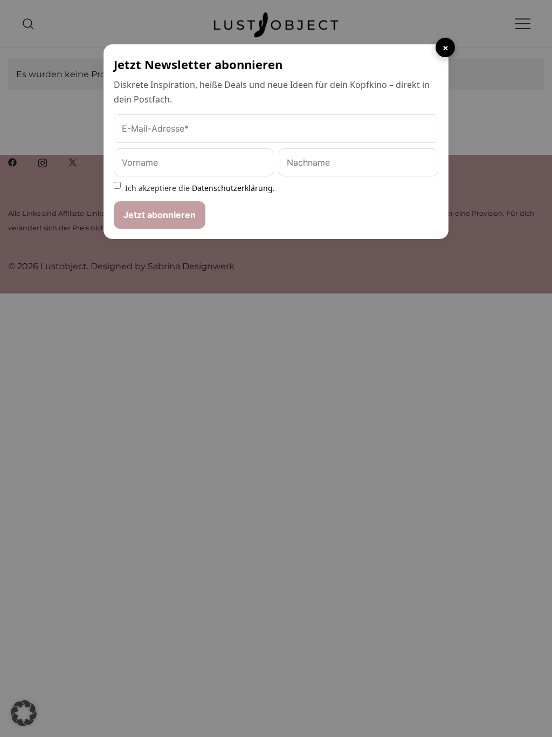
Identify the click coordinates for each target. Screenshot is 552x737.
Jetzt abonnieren (159, 214)
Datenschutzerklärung (232, 188)
